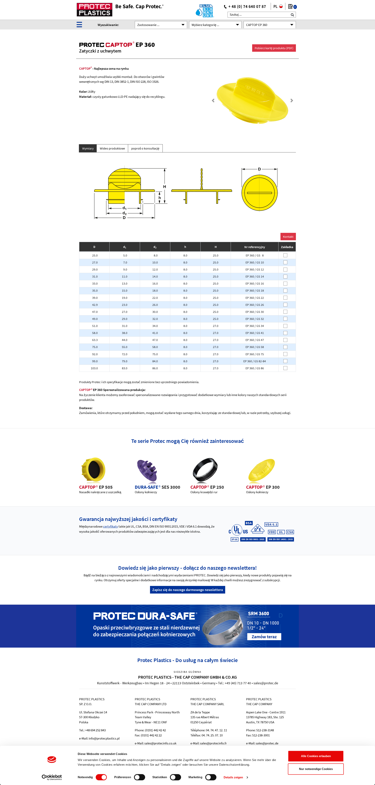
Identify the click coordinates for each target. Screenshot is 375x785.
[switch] (139, 777)
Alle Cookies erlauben (316, 756)
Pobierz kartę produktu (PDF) (274, 48)
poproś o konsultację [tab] (145, 148)
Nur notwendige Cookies (316, 769)
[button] (213, 100)
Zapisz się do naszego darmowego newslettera (187, 589)
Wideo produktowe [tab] (112, 148)
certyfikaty (110, 526)
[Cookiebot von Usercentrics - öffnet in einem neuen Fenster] (52, 777)
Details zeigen (233, 777)
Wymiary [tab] (88, 148)
